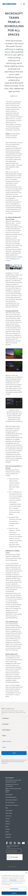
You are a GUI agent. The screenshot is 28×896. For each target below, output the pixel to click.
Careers (7, 818)
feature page (15, 685)
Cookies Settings (14, 888)
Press (6, 826)
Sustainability (9, 794)
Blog (6, 807)
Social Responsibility (10, 797)
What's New (8, 813)
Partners (7, 823)
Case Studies (8, 810)
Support (7, 821)
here (17, 412)
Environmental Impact (11, 800)
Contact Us (8, 815)
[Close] (26, 873)
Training (7, 829)
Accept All (14, 893)
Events (7, 831)
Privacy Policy (4, 763)
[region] (14, 883)
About (7, 792)
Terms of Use (19, 761)
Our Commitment (10, 802)
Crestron (8, 659)
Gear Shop (8, 834)
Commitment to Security (11, 805)
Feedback (8, 837)
